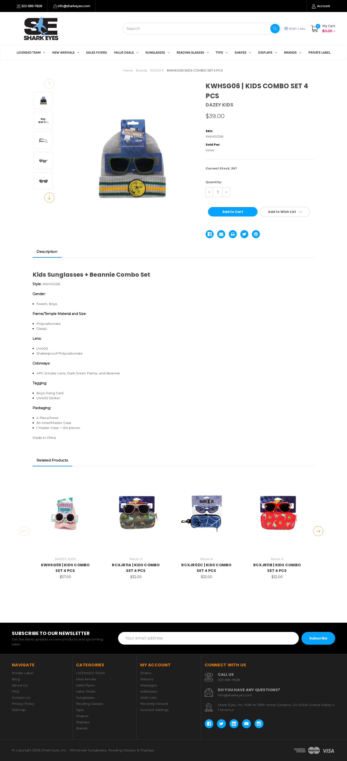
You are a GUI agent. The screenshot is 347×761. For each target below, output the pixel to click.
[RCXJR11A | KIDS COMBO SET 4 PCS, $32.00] (136, 515)
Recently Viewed (154, 704)
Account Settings (154, 710)
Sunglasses (155, 53)
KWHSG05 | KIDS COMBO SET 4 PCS (65, 567)
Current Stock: (221, 168)
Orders (145, 673)
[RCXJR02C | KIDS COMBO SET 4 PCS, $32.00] (206, 515)
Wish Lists (296, 28)
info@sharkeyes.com (73, 6)
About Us (19, 685)
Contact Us (21, 697)
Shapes (240, 53)
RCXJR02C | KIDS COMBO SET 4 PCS (206, 567)
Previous (49, 84)
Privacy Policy (23, 704)
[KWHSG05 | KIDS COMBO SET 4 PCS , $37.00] (65, 515)
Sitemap (19, 710)
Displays (265, 53)
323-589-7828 (31, 6)
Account (323, 6)
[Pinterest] (256, 234)
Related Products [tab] (52, 460)
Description (47, 251)
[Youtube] (246, 723)
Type (219, 53)
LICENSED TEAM (29, 53)
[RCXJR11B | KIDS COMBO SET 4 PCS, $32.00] (277, 515)
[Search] (275, 28)
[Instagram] (258, 723)
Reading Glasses (190, 53)
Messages (148, 685)
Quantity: (214, 182)
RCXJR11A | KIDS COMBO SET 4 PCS (136, 567)
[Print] (233, 234)
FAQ (15, 691)
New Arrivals (63, 53)
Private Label (319, 53)
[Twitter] (244, 234)
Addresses (148, 691)
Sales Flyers (96, 53)
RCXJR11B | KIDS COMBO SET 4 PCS (277, 567)
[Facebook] (210, 234)
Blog (16, 679)
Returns (146, 679)
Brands (290, 53)
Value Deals (124, 53)
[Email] (221, 234)
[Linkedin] (233, 723)
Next (49, 198)
